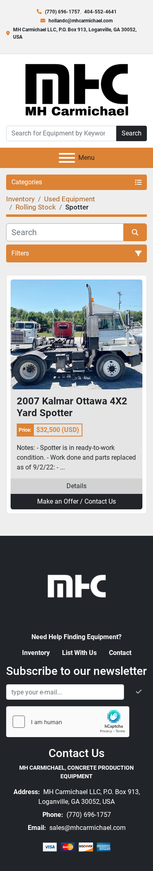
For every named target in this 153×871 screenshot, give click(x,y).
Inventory (36, 653)
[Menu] (67, 158)
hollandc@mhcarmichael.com (81, 21)
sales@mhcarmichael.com (87, 828)
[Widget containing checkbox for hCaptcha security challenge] (67, 721)
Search (132, 133)
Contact (120, 653)
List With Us (79, 653)
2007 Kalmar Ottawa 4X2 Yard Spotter (72, 407)
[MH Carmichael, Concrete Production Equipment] (76, 585)
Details (76, 486)
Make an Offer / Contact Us (76, 501)
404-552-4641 (100, 12)
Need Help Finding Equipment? (76, 637)
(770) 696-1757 (62, 12)
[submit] (135, 232)
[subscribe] (139, 692)
